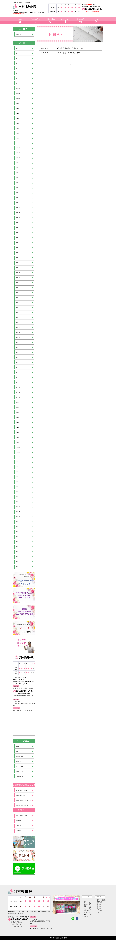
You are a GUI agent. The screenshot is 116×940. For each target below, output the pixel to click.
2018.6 (17, 536)
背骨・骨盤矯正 (101, 900)
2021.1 (17, 382)
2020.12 (18, 387)
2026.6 (17, 58)
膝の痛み (99, 908)
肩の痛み (99, 906)
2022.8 (17, 287)
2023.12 (18, 208)
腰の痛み (99, 904)
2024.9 (17, 163)
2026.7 (17, 53)
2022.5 (17, 302)
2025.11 (18, 93)
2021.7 (17, 352)
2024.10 (18, 158)
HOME (17, 746)
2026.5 (17, 63)
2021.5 (17, 362)
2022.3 (17, 312)
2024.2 (17, 198)
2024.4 (17, 188)
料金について (19, 761)
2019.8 (17, 467)
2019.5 (17, 482)
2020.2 (17, 437)
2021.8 (17, 347)
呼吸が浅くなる (20, 795)
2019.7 (17, 472)
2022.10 (18, 277)
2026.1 (17, 83)
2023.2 (17, 257)
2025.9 (17, 103)
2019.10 (18, 457)
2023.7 (17, 232)
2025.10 (18, 98)
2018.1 (17, 561)
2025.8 (17, 108)
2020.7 (17, 412)
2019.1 (17, 502)
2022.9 (17, 282)
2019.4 (17, 487)
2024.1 (17, 203)
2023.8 (17, 227)
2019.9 (17, 462)
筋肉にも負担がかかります (23, 800)
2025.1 (17, 143)
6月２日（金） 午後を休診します (68, 53)
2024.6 (17, 178)
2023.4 (17, 247)
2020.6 (17, 417)
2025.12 (18, 88)
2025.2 (17, 138)
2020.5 (17, 422)
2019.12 (18, 447)
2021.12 (18, 327)
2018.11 (18, 512)
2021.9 (17, 342)
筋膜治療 (18, 820)
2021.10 (18, 337)
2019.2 (17, 497)
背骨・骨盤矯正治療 (21, 815)
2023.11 (18, 213)
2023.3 (17, 252)
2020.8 (17, 407)
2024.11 (18, 153)
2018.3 (17, 551)
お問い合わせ (19, 776)
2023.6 (17, 237)
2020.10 (18, 397)
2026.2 (17, 78)
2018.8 (17, 526)
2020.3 (17, 432)
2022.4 (17, 307)
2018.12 (18, 507)
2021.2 (17, 377)
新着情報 (86, 916)
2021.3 (17, 372)
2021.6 (17, 357)
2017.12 (18, 566)
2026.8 (17, 48)
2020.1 (17, 442)
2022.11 (18, 272)
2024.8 (17, 168)
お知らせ (18, 34)
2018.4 (17, 546)
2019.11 (18, 452)
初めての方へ (19, 751)
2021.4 (17, 367)
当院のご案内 (19, 756)
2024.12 (18, 148)
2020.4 (17, 427)
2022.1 (17, 322)
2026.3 (17, 73)
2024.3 (17, 193)
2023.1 (17, 262)
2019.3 (17, 492)
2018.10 (18, 517)
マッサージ (19, 830)
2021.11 (18, 332)
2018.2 (17, 556)
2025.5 (17, 123)
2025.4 (17, 128)
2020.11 (18, 392)
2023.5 (17, 242)
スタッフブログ (88, 914)
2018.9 (17, 522)
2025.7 (17, 113)
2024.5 (17, 183)
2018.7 (17, 531)
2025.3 (17, 133)
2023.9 (17, 222)
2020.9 (17, 402)
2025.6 (17, 118)
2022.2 (17, 317)
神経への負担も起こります (23, 805)
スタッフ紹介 (19, 766)
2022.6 (17, 297)
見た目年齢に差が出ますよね (24, 790)
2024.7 (17, 173)
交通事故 (18, 825)
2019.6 (17, 477)
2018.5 (17, 541)
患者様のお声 (19, 771)
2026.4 (17, 68)
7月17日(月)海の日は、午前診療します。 (70, 48)
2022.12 (18, 267)
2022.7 (17, 292)
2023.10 (18, 217)
